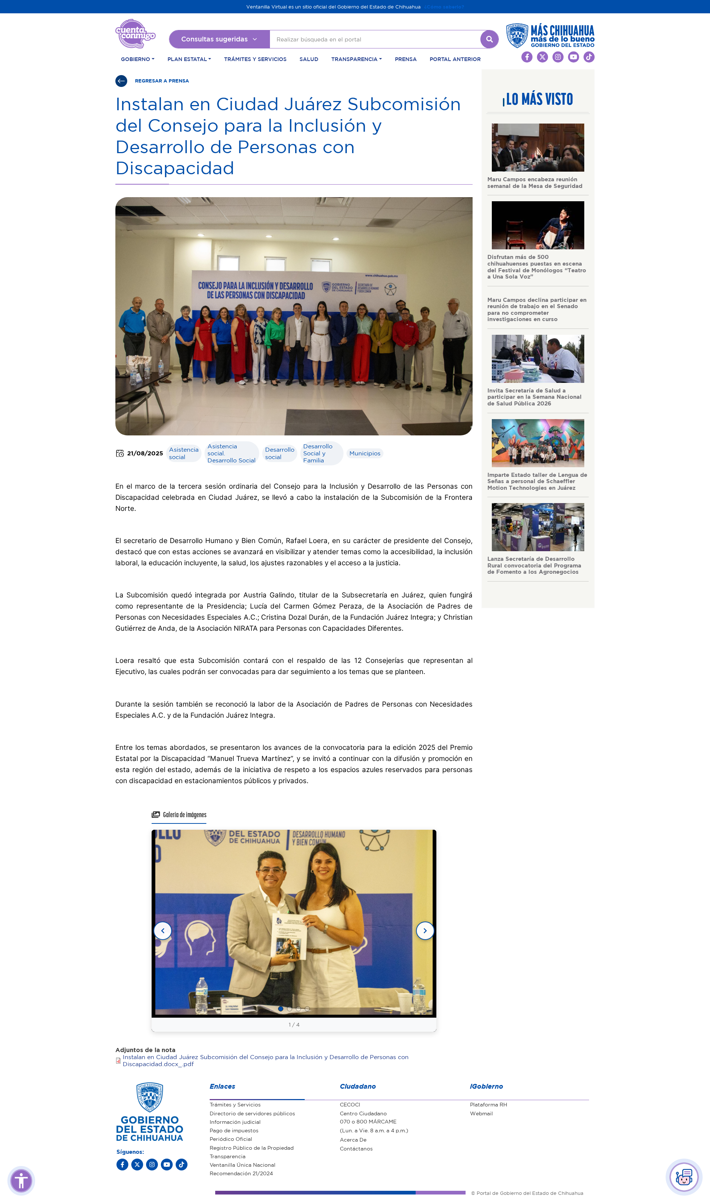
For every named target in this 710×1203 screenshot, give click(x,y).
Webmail (481, 1113)
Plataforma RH (488, 1104)
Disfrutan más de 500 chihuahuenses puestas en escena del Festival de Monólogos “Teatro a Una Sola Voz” (536, 266)
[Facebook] (122, 1164)
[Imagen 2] (289, 1008)
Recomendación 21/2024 (241, 1173)
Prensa (406, 58)
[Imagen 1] (280, 1008)
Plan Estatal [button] (187, 58)
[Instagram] (152, 1164)
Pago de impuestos (234, 1130)
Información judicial (235, 1121)
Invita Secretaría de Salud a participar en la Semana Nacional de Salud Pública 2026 (534, 397)
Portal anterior (455, 58)
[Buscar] (489, 39)
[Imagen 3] (298, 1008)
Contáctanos (356, 1148)
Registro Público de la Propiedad (252, 1147)
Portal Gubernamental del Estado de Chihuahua (135, 24)
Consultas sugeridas (214, 39)
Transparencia (228, 1156)
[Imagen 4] (307, 1008)
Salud (309, 58)
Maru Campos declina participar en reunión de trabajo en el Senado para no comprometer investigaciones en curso (536, 309)
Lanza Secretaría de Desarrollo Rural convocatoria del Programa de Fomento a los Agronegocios (534, 565)
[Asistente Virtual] (684, 1177)
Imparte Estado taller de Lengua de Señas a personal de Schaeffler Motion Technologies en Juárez (537, 481)
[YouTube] (167, 1164)
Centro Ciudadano (363, 1113)
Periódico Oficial (231, 1138)
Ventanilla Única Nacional (242, 1164)
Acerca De (353, 1139)
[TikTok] (181, 1164)
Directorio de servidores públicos (252, 1113)
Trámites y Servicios (255, 58)
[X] (137, 1164)
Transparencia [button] (354, 58)
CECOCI (350, 1104)
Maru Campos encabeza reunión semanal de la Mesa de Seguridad (534, 182)
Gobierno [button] (135, 58)
